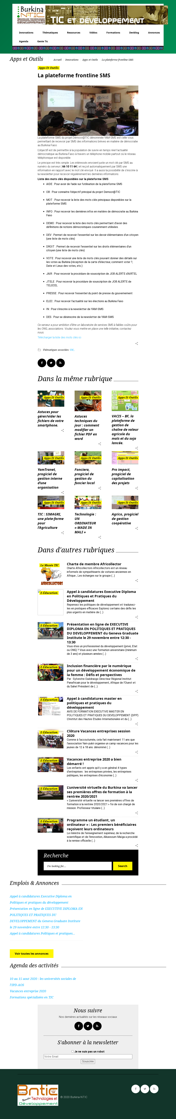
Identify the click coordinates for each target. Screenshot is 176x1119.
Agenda (23, 41)
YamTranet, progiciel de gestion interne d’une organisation (50, 478)
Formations (113, 32)
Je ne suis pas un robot (89, 1051)
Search (122, 866)
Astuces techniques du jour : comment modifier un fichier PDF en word (87, 427)
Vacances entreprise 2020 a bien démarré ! (94, 761)
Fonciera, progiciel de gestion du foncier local (85, 476)
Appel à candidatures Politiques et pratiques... (42, 933)
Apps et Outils (90, 59)
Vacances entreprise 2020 (28, 991)
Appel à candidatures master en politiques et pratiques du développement (94, 703)
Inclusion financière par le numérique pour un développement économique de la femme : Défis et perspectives (101, 670)
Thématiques (50, 32)
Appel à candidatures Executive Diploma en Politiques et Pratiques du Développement (101, 596)
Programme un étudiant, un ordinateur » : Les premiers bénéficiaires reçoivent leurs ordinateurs (101, 824)
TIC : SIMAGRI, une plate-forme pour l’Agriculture (51, 521)
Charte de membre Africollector (94, 564)
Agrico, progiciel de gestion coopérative (125, 518)
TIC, (72, 349)
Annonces (154, 32)
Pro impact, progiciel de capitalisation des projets (123, 476)
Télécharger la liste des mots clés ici (59, 337)
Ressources (73, 32)
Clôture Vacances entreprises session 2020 (98, 733)
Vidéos (93, 32)
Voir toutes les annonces (31, 953)
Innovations (26, 32)
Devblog (134, 32)
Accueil (57, 59)
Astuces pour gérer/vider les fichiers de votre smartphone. (51, 418)
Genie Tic (42, 41)
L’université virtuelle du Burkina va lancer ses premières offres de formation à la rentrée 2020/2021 (102, 792)
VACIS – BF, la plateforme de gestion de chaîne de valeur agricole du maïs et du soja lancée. (125, 429)
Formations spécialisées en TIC (31, 997)
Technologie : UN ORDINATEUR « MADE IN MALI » (85, 523)
